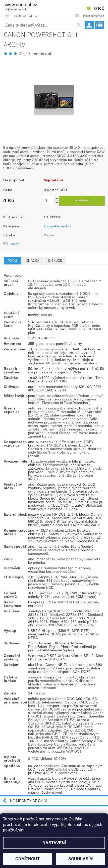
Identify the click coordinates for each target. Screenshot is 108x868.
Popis (12, 260)
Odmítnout (27, 859)
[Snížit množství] (57, 202)
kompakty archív (57, 226)
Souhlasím (80, 859)
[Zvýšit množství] (57, 198)
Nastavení (54, 843)
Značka (32, 260)
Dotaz (14, 244)
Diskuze (55, 260)
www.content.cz (21, 6)
